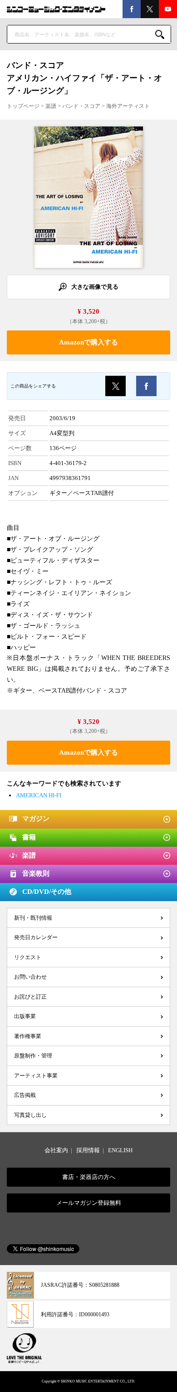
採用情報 (88, 1150)
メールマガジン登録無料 (88, 1202)
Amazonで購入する (88, 342)
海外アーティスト (128, 106)
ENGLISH (120, 1150)
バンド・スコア (81, 106)
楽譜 (50, 106)
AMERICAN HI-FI (38, 795)
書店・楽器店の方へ (88, 1177)
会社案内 (56, 1150)
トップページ (23, 106)
